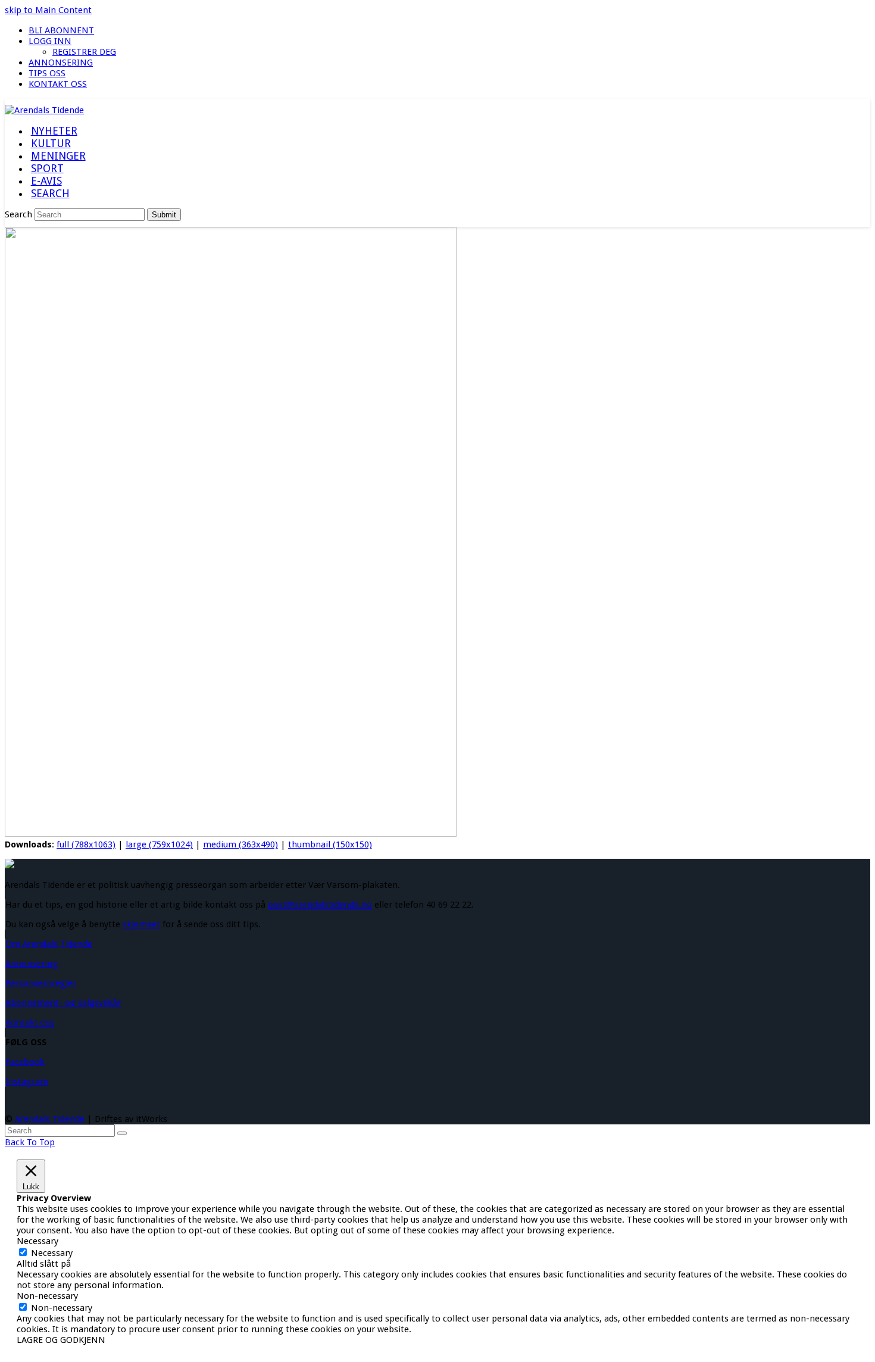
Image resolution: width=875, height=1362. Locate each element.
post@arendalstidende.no (320, 904)
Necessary (52, 1253)
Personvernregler (40, 983)
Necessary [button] (37, 1241)
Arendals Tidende (50, 1119)
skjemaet (141, 924)
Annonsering (31, 963)
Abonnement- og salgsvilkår (63, 1003)
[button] (50, 194)
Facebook (25, 1061)
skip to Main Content (48, 10)
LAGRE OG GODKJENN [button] (61, 1340)
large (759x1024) (159, 844)
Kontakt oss (29, 1022)
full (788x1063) (86, 844)
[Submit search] (122, 1133)
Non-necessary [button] (47, 1296)
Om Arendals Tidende (48, 944)
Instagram (26, 1081)
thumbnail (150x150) (330, 844)
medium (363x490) (240, 844)
